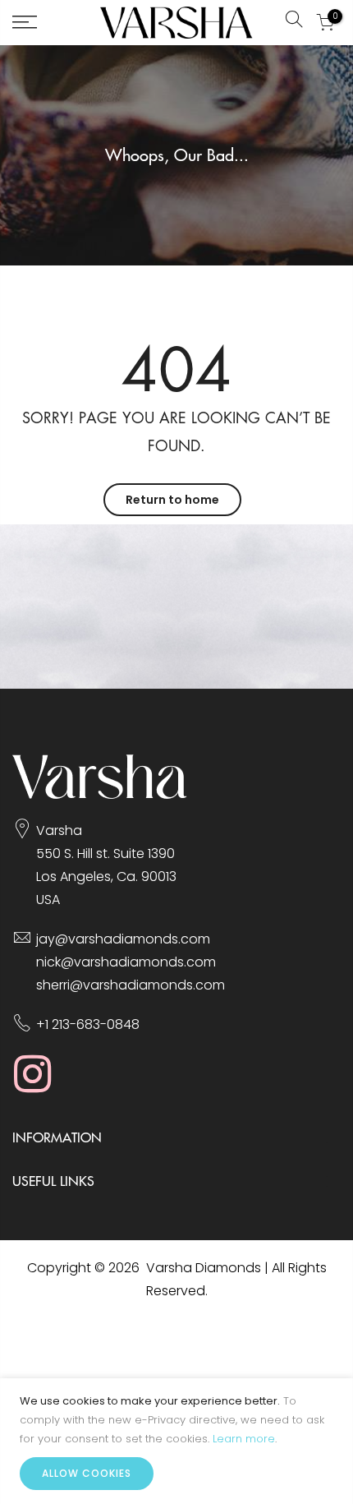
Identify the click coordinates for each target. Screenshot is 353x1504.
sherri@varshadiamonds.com (130, 985)
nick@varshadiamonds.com (126, 962)
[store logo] (176, 23)
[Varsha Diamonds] (99, 794)
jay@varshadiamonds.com (123, 939)
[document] (176, 1441)
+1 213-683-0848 (88, 1024)
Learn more (244, 1438)
